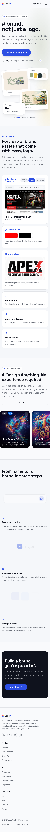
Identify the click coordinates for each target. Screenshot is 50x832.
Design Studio (7, 760)
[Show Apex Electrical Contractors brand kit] (16, 117)
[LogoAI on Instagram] (9, 735)
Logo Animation (8, 780)
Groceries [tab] (40, 180)
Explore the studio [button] (23, 403)
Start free (14, 687)
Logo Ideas (6, 785)
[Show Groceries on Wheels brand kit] (18, 117)
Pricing (4, 796)
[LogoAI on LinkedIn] (15, 735)
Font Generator (7, 752)
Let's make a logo (15, 52)
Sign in (38, 4)
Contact (5, 805)
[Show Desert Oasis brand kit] (14, 117)
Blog (3, 800)
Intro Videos (6, 776)
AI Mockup (6, 772)
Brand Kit (5, 756)
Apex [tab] (32, 180)
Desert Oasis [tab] (24, 180)
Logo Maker (6, 747)
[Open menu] (46, 4)
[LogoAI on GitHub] (21, 735)
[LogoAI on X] (4, 735)
